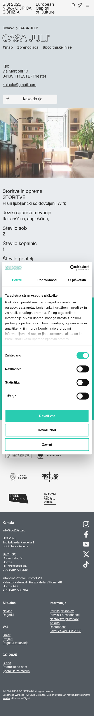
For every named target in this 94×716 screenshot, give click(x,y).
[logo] (28, 8)
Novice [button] (7, 611)
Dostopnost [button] (58, 627)
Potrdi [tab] (17, 280)
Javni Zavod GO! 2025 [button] (65, 631)
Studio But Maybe (64, 695)
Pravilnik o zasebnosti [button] (65, 615)
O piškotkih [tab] (77, 280)
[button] (73, 5)
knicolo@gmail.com (19, 85)
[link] (86, 524)
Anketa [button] (55, 623)
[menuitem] (73, 5)
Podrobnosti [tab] (47, 280)
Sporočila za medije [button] (16, 671)
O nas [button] (7, 663)
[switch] (83, 368)
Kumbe (6, 698)
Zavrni (47, 444)
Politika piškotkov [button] (62, 611)
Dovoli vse (47, 416)
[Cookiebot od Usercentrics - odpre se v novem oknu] (70, 268)
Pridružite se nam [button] (15, 667)
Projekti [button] (8, 639)
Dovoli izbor (47, 430)
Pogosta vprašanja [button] (15, 643)
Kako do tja (32, 99)
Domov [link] (8, 28)
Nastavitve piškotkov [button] (64, 619)
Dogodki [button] (8, 615)
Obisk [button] (6, 635)
